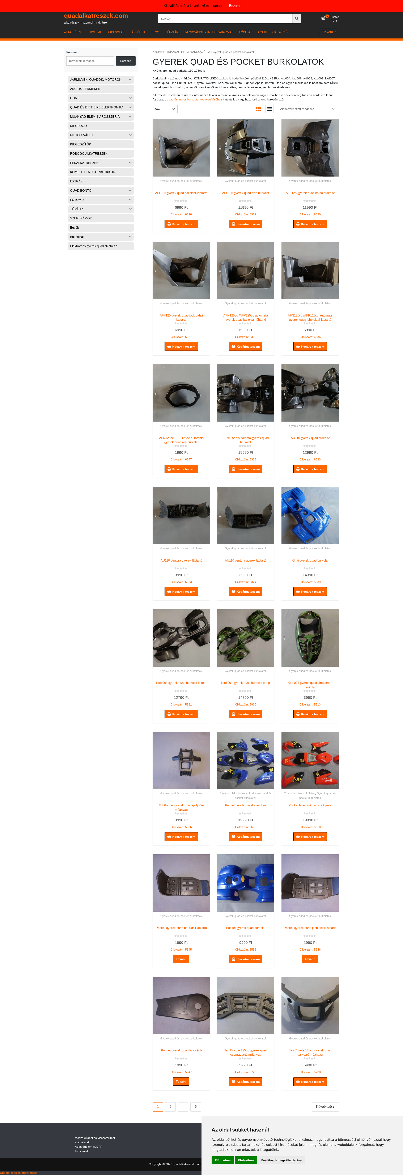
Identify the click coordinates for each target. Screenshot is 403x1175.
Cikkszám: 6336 (310, 326)
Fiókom (328, 32)
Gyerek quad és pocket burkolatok (181, 180)
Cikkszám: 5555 (245, 938)
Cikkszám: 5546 (310, 938)
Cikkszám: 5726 (245, 1061)
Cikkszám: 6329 (245, 203)
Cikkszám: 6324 (245, 571)
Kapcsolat (81, 1151)
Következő (324, 1106)
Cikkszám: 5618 (310, 816)
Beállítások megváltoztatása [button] (281, 1160)
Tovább (181, 959)
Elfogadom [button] (223, 1160)
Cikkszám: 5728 (310, 1061)
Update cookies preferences (18, 1172)
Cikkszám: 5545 (181, 938)
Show (156, 109)
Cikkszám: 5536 (181, 816)
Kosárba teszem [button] (183, 224)
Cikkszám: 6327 (181, 326)
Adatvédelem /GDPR (88, 1146)
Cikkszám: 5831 (181, 693)
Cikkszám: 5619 (245, 816)
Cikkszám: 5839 (310, 571)
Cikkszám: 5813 (310, 693)
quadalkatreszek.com (96, 15)
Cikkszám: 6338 (245, 448)
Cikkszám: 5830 (245, 693)
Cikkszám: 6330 (310, 203)
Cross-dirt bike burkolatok (235, 793)
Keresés (71, 52)
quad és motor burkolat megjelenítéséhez (194, 99)
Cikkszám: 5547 (181, 1061)
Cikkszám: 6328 (181, 203)
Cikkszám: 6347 (181, 448)
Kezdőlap (158, 52)
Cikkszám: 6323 (181, 571)
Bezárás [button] (235, 6)
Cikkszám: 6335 (245, 326)
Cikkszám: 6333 (310, 448)
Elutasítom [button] (246, 1160)
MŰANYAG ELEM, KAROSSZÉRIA (188, 52)
